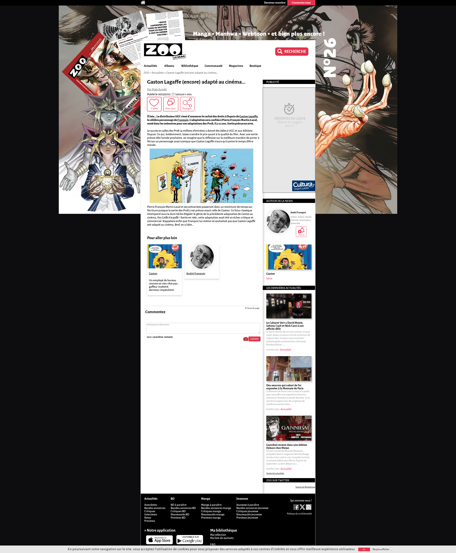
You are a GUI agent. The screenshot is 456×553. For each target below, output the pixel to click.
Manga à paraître (211, 504)
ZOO (146, 72)
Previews (149, 520)
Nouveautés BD (180, 514)
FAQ (212, 544)
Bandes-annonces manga (216, 507)
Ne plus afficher (381, 549)
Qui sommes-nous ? (301, 500)
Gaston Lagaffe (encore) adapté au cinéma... (192, 72)
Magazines (236, 66)
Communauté (213, 66)
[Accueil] (145, 2)
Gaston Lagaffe (248, 116)
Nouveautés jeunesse (249, 514)
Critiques (149, 511)
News (147, 517)
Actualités (150, 66)
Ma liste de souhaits (222, 537)
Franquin (182, 119)
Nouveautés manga (212, 514)
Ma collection (218, 534)
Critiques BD (178, 511)
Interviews (150, 514)
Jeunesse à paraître (247, 504)
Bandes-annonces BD (183, 507)
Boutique (255, 66)
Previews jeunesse (247, 517)
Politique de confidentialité (299, 514)
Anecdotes (150, 504)
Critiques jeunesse (247, 511)
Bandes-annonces (154, 507)
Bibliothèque (189, 66)
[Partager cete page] (187, 104)
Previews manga (211, 517)
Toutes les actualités (275, 473)
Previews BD (178, 517)
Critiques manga (211, 511)
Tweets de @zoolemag (305, 487)
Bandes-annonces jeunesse (252, 507)
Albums (169, 66)
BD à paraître (178, 504)
